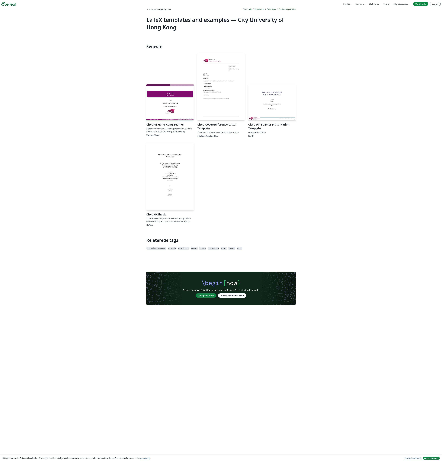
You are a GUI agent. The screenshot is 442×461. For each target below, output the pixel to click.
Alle (250, 9)
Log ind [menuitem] (435, 4)
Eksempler (271, 9)
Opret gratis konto (206, 295)
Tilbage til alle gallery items (159, 9)
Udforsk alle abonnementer (232, 295)
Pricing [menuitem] (386, 4)
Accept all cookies (431, 458)
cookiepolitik (145, 458)
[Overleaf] (8, 4)
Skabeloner (259, 9)
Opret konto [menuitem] (420, 4)
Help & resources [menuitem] (400, 4)
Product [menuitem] (346, 4)
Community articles (287, 9)
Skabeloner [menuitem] (374, 4)
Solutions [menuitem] (360, 4)
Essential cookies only (413, 458)
